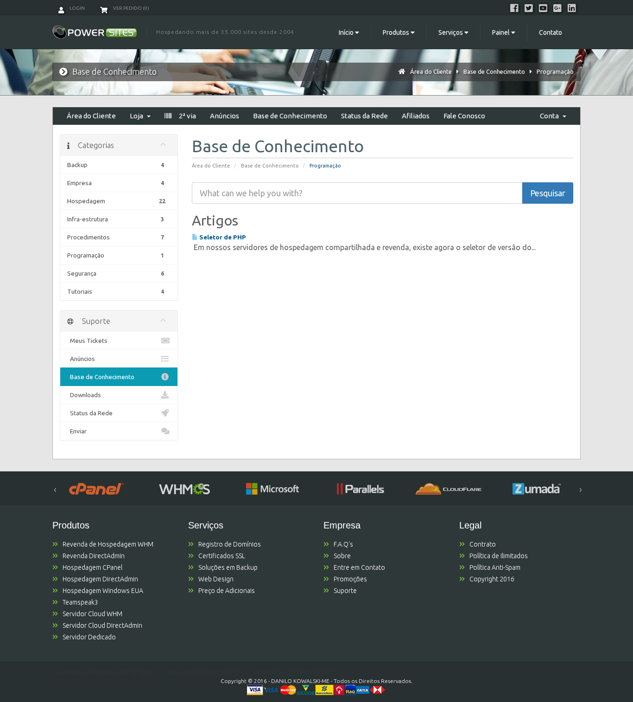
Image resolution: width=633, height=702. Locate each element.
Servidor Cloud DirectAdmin (102, 625)
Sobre (342, 556)
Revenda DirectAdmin (94, 556)
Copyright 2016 (491, 579)
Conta (551, 116)
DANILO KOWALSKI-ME (300, 681)
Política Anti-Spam (494, 567)
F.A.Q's (343, 544)
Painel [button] (501, 32)
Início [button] (347, 32)
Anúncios (224, 116)
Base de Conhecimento (494, 71)
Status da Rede (364, 116)
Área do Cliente (431, 71)
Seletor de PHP (222, 237)
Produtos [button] (397, 32)
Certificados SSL (221, 556)
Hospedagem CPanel (92, 567)
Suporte (345, 590)
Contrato (482, 544)
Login (77, 8)
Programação (555, 71)
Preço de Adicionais (226, 590)
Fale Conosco (464, 116)
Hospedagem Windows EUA (103, 590)
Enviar (77, 431)
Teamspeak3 (80, 602)
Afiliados (416, 116)
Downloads (84, 395)
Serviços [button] (451, 32)
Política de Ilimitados (498, 556)
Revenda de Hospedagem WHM (108, 544)
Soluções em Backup (228, 567)
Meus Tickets (87, 340)
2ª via (186, 116)
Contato (550, 32)
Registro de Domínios (229, 544)
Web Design (216, 579)
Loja (138, 116)
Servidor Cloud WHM (92, 614)
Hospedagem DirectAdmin (100, 579)
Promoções (350, 579)
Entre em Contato (359, 567)
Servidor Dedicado (89, 637)
